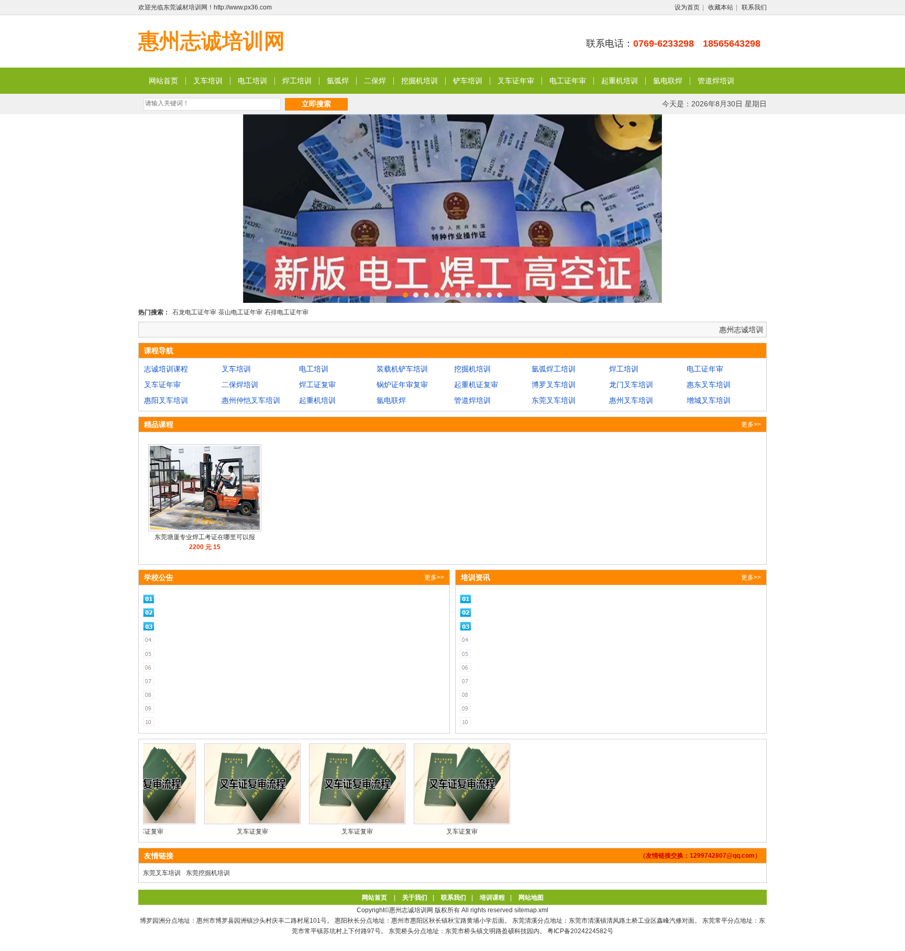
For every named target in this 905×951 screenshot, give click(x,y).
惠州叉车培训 (631, 400)
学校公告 (158, 577)
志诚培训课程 (166, 369)
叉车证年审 (516, 80)
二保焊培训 (240, 384)
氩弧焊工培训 (554, 369)
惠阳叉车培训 (166, 400)
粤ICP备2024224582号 (580, 931)
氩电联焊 (667, 80)
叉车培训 (208, 80)
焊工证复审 (317, 384)
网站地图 (531, 897)
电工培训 (252, 80)
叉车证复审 (228, 831)
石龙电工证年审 (194, 312)
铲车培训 (467, 80)
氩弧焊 (338, 80)
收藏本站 (720, 7)
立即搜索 (316, 104)
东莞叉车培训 (554, 400)
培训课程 (492, 897)
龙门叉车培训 (631, 384)
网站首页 (163, 80)
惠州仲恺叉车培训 (251, 400)
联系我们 (754, 7)
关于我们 (414, 897)
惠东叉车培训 (709, 384)
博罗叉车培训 (554, 384)
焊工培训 (297, 80)
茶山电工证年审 (240, 312)
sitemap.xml (531, 910)
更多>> (751, 424)
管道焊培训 (716, 80)
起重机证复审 (476, 384)
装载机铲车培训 (402, 369)
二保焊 (375, 80)
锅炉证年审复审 (402, 384)
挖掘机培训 (419, 80)
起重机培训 (619, 80)
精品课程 (158, 424)
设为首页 (687, 7)
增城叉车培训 (709, 400)
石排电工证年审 (286, 312)
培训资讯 (475, 577)
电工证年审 (567, 80)
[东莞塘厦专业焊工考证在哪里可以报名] (204, 529)
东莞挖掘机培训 (208, 873)
